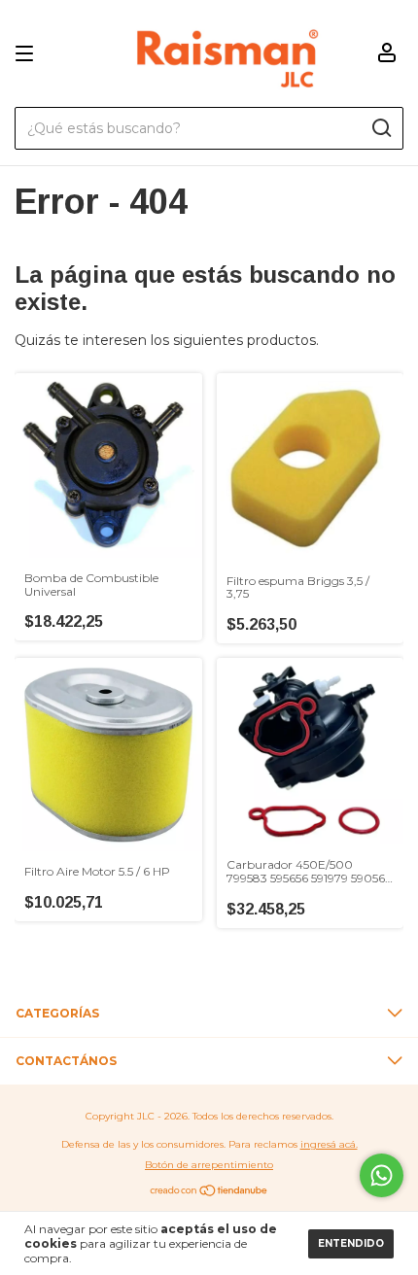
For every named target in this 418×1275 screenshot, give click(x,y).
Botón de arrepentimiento (209, 1164)
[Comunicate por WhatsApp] (381, 1175)
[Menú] (28, 54)
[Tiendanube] (209, 1192)
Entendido (351, 1243)
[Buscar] (381, 128)
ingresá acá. (329, 1144)
